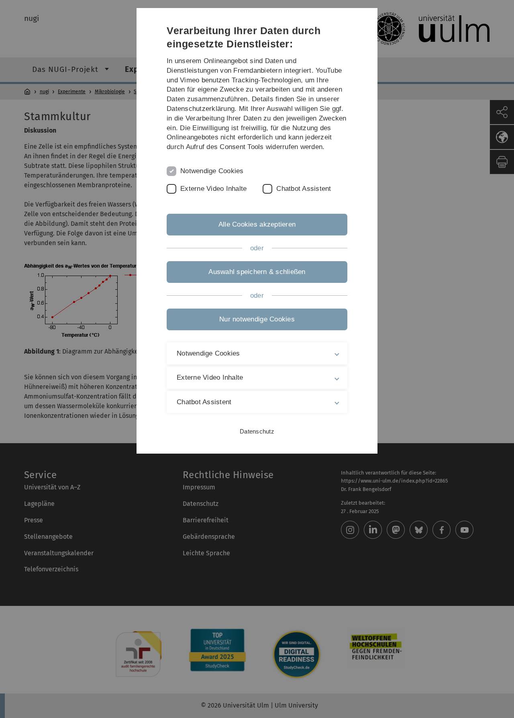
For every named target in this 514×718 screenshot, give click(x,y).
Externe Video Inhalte (213, 188)
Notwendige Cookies (212, 171)
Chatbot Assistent (303, 188)
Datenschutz (257, 431)
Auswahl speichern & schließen (256, 272)
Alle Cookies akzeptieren (257, 224)
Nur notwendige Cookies (257, 319)
